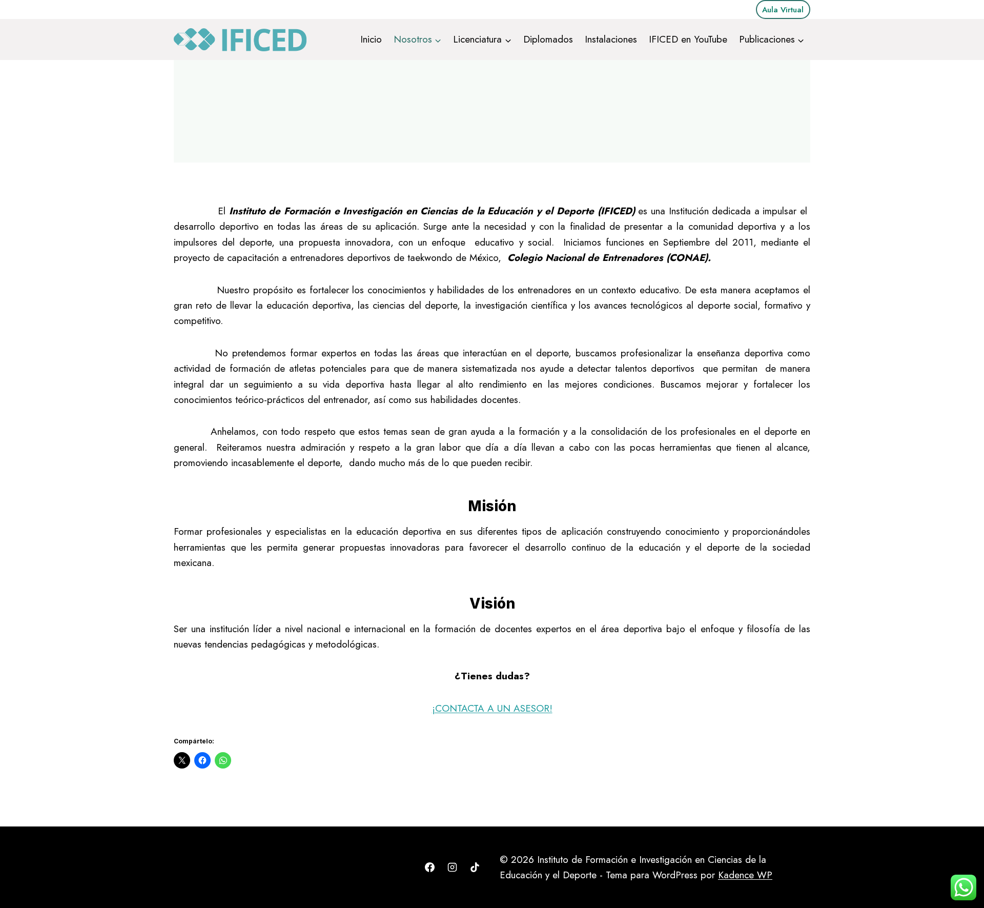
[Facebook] (430, 867)
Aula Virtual (783, 9)
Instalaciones (611, 39)
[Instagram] (452, 867)
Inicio (371, 39)
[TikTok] (474, 867)
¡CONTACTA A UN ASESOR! (492, 708)
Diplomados (548, 39)
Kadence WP (745, 875)
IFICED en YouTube (688, 39)
